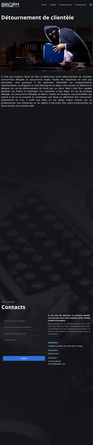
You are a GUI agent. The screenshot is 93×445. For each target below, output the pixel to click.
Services (53, 5)
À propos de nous (65, 5)
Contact (24, 358)
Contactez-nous (80, 5)
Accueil (44, 5)
